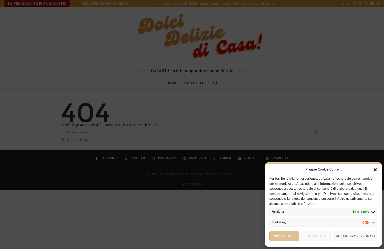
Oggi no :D (316, 236)
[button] (375, 169)
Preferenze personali (355, 236)
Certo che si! (284, 236)
